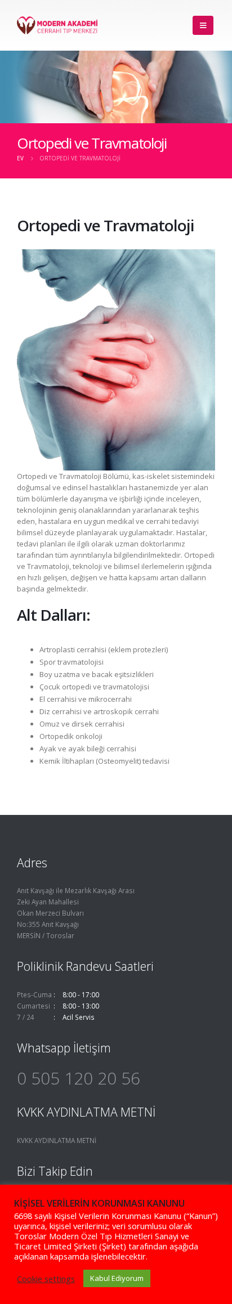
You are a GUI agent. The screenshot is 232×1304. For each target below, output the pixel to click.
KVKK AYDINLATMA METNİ (56, 1140)
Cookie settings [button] (46, 1279)
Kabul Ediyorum (117, 1278)
